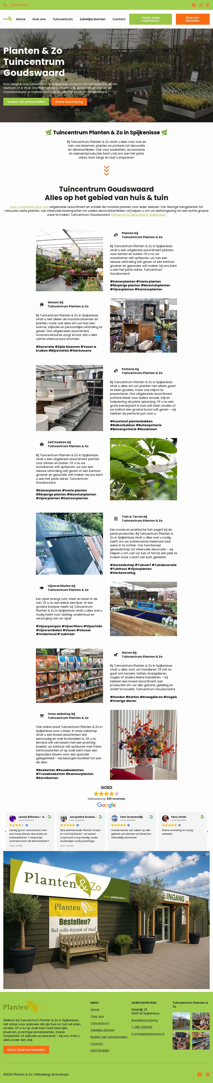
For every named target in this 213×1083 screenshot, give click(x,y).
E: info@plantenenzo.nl (147, 1034)
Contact (118, 19)
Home (20, 19)
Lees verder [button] (16, 845)
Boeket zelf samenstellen (109, 1037)
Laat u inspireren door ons (29, 207)
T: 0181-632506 (141, 1027)
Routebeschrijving (144, 1020)
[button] (207, 831)
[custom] (194, 5)
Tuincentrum (63, 19)
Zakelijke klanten (93, 19)
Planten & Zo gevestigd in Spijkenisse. (138, 215)
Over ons (39, 19)
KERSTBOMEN (100, 1051)
